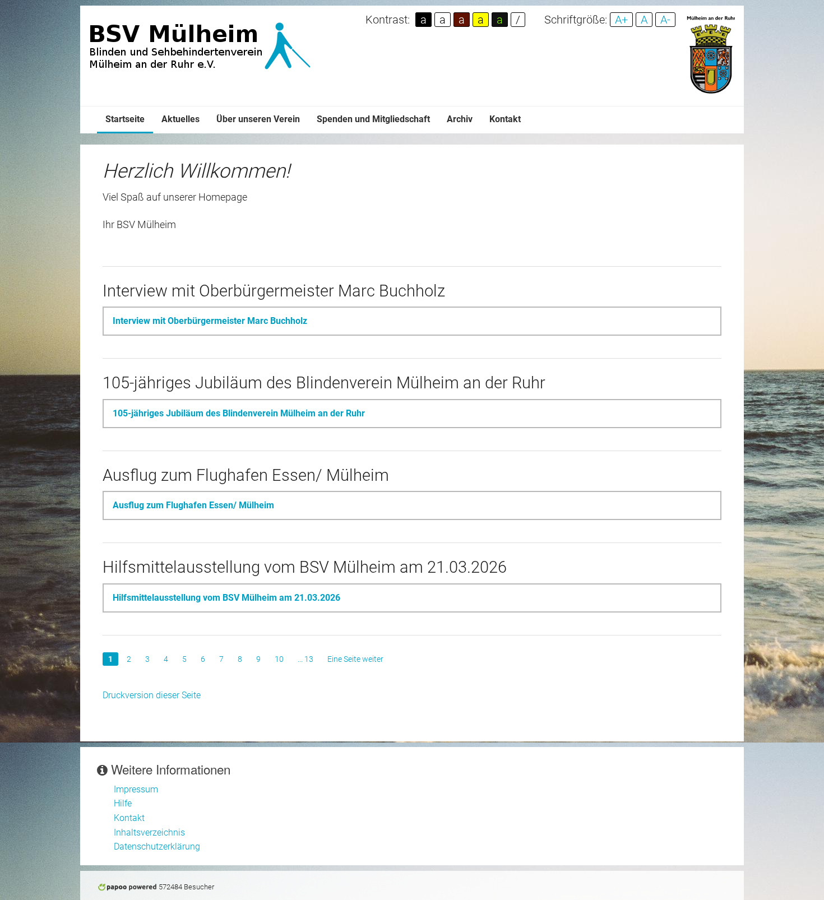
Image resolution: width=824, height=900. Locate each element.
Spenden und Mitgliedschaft (373, 119)
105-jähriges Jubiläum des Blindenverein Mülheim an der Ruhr (239, 413)
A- (665, 19)
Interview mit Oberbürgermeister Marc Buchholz (210, 321)
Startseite (125, 119)
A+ (621, 19)
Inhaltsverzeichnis (149, 832)
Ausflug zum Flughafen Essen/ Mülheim (193, 505)
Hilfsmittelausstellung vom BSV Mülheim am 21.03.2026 (226, 597)
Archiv (460, 119)
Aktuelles (180, 119)
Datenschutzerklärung (157, 846)
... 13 (305, 659)
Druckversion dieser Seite (152, 695)
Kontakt (505, 119)
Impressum (136, 789)
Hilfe (123, 803)
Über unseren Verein (258, 119)
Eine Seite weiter (355, 659)
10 (279, 659)
